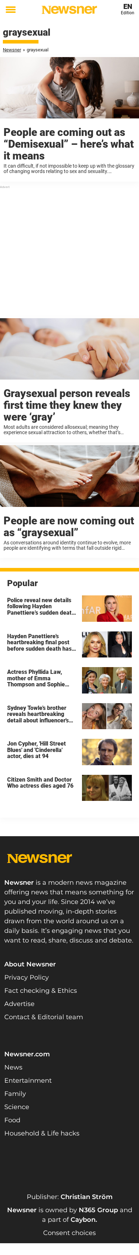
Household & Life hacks (41, 1133)
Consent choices (69, 1233)
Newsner (12, 49)
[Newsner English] (69, 10)
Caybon (83, 1220)
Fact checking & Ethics (40, 991)
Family (15, 1094)
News (13, 1067)
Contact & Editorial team (43, 1017)
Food (12, 1120)
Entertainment (28, 1080)
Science (16, 1107)
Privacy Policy (26, 977)
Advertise (19, 1004)
